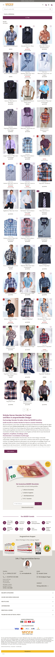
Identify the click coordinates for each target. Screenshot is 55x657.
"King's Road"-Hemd (10, 401)
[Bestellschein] (48, 4)
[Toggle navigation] (3, 4)
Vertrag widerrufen (42, 586)
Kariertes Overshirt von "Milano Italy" (10, 319)
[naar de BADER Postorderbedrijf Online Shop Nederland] (33, 622)
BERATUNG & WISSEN (7, 610)
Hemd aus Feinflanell (44, 401)
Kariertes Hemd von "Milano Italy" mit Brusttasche (11, 239)
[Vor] (31, 409)
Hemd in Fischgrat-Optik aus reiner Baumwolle (10, 266)
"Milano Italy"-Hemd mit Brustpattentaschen (44, 46)
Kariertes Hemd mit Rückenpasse (11, 46)
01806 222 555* (11, 573)
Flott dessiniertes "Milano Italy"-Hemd (44, 319)
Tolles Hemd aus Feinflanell (10, 293)
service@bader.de (26, 573)
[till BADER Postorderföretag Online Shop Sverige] (21, 622)
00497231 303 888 (12, 577)
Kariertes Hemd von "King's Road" (44, 346)
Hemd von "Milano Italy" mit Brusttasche (11, 101)
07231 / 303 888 (7, 588)
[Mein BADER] (43, 4)
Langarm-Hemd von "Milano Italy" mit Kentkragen (10, 156)
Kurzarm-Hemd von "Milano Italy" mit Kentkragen (44, 101)
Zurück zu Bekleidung (9, 14)
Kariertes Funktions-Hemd (44, 155)
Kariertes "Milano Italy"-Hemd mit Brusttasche (11, 184)
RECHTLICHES (5, 601)
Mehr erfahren (10, 451)
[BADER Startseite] (9, 4)
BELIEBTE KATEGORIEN (7, 593)
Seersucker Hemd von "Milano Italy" (27, 46)
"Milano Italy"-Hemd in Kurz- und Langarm (44, 74)
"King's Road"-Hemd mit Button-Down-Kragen (11, 129)
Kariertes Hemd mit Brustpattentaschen (44, 129)
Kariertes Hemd (27, 374)
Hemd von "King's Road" (44, 265)
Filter (28, 17)
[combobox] (27, 9)
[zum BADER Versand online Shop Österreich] (25, 622)
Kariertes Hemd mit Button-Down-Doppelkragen (44, 239)
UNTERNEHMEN (5, 606)
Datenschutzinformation (27, 507)
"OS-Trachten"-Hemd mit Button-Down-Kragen (27, 211)
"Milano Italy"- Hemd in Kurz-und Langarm (27, 129)
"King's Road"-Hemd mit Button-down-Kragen (11, 374)
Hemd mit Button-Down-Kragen (27, 293)
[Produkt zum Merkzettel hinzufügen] (17, 26)
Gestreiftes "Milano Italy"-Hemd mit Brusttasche (27, 74)
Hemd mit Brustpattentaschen (44, 293)
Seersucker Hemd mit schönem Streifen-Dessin (27, 101)
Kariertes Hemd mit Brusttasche (10, 73)
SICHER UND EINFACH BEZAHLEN (10, 597)
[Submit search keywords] (50, 9)
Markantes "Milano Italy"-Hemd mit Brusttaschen (27, 266)
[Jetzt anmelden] (38, 503)
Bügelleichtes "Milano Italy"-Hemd (10, 210)
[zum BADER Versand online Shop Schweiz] (29, 622)
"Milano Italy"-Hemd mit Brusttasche (44, 211)
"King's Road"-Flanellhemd (44, 183)
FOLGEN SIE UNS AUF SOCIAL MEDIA (10, 614)
